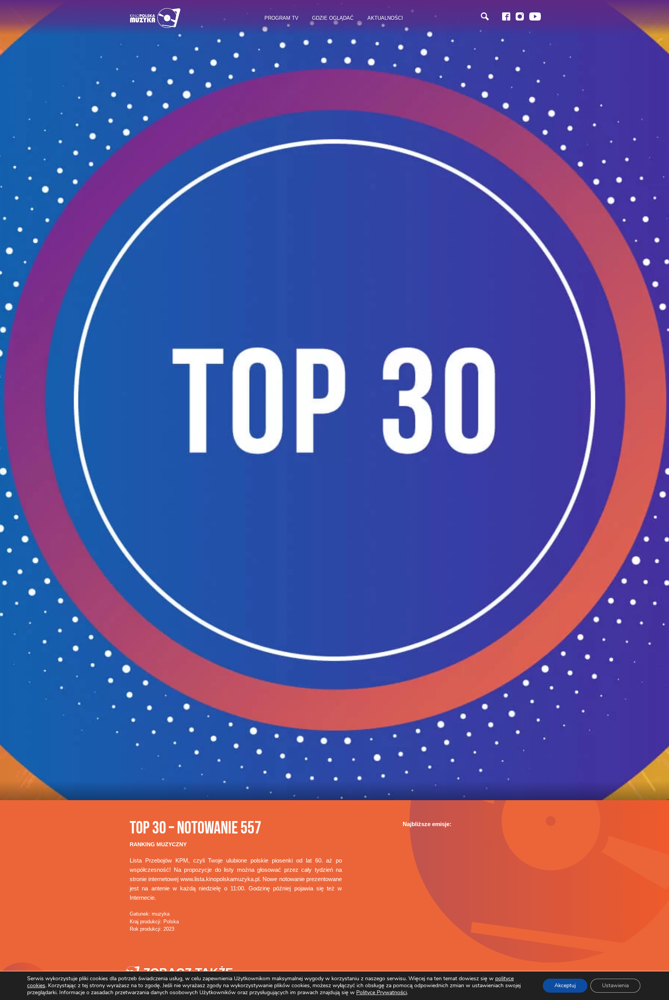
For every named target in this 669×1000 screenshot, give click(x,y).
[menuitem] (281, 18)
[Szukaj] (485, 16)
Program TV (281, 18)
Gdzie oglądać (332, 18)
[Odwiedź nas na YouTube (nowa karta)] (535, 16)
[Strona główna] (155, 18)
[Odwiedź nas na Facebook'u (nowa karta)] (506, 16)
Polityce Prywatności (381, 992)
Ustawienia (615, 985)
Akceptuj (565, 985)
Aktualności (385, 18)
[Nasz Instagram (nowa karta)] (520, 16)
